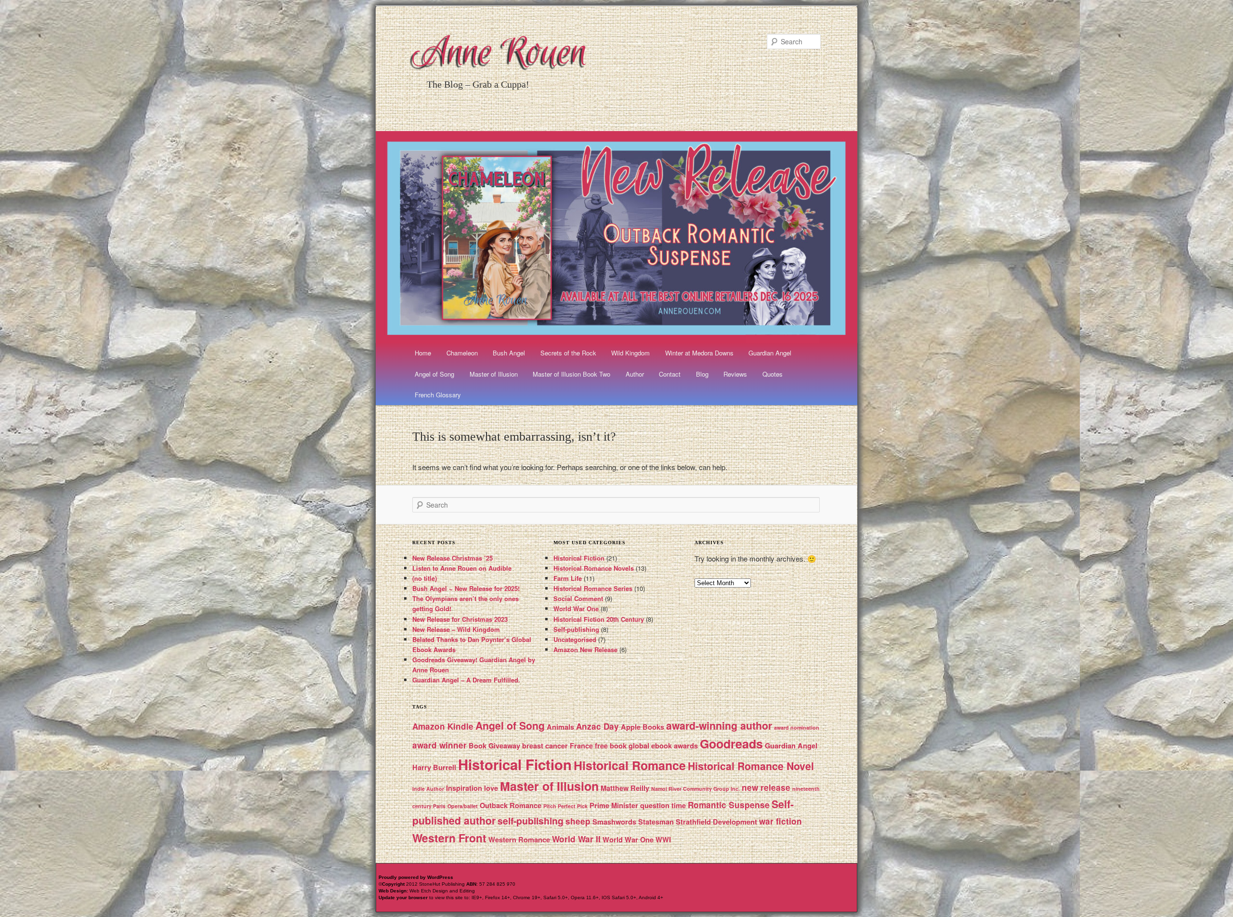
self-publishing (531, 820)
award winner (439, 745)
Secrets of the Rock (568, 352)
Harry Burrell (434, 767)
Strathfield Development (716, 821)
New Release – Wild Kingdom (456, 629)
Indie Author (428, 788)
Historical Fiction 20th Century (598, 619)
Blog (702, 374)
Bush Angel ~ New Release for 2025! (466, 588)
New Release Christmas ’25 (452, 558)
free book (611, 745)
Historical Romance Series (592, 588)
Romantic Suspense (729, 805)
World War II (576, 839)
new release (766, 787)
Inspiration (464, 788)
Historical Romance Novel (751, 766)
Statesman (656, 821)
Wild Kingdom (630, 352)
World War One (576, 608)
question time (663, 805)
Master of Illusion (494, 374)
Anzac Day (597, 726)
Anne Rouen (500, 54)
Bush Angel (509, 352)
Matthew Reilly (625, 788)
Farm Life (567, 578)
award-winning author (719, 725)
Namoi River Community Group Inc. (695, 788)
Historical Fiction (578, 558)
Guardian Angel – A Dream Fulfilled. (466, 679)
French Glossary (438, 394)
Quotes (772, 374)
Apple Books (642, 727)
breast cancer (545, 745)
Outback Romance (510, 805)
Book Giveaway (494, 745)
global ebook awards (663, 745)
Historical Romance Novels (593, 568)
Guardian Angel (769, 352)
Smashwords (614, 821)
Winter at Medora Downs (699, 352)
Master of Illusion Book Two (571, 374)
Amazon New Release (585, 649)
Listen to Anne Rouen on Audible (462, 568)
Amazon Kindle (442, 726)
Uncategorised (574, 639)
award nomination (796, 727)
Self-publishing (576, 629)
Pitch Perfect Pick (565, 806)
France (581, 745)
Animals (560, 727)
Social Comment (578, 598)
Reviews (735, 374)
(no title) (424, 578)
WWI (663, 839)
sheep (577, 821)
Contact (670, 374)
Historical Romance (630, 765)
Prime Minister (614, 805)
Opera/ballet (462, 806)
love (491, 788)
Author (635, 374)
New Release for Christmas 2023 (460, 619)
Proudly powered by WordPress (416, 877)
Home (423, 352)
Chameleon (462, 352)
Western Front (449, 838)
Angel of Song (434, 374)
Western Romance (519, 839)
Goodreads (731, 743)
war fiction (780, 821)
